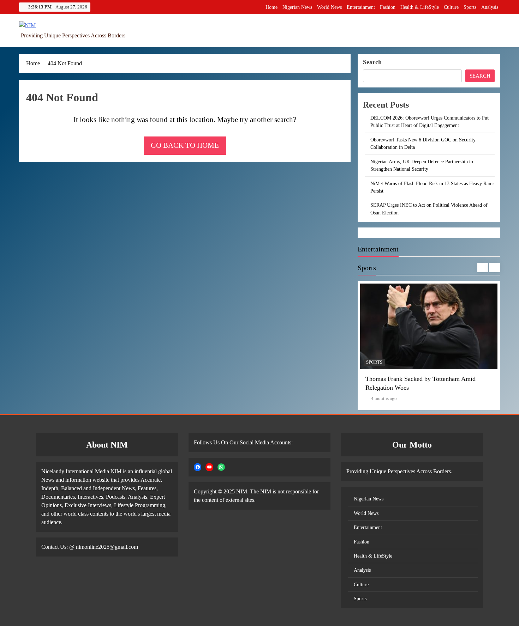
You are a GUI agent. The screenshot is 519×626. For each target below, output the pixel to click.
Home (272, 7)
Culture (451, 7)
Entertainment (361, 7)
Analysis (489, 7)
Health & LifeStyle (419, 7)
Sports (470, 7)
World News (329, 7)
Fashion (387, 7)
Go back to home (185, 145)
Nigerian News (297, 7)
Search (372, 62)
